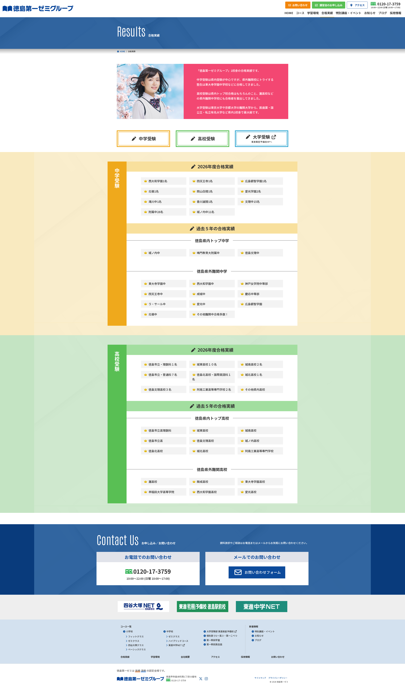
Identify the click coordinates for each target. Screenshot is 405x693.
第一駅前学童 (213, 639)
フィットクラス (136, 636)
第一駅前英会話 (214, 644)
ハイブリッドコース (178, 640)
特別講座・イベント (265, 631)
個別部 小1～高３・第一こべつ (222, 635)
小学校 (129, 631)
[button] (143, 138)
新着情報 (253, 626)
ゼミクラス (133, 640)
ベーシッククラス (137, 649)
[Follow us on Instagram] (206, 678)
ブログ (258, 639)
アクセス (215, 656)
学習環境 (155, 656)
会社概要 (185, 656)
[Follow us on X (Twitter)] (200, 678)
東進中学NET (175, 645)
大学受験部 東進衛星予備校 (220, 631)
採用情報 (245, 656)
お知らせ (259, 635)
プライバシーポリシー (277, 677)
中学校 (169, 631)
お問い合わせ (277, 656)
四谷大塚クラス (136, 645)
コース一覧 (126, 626)
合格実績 (125, 656)
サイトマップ (260, 677)
